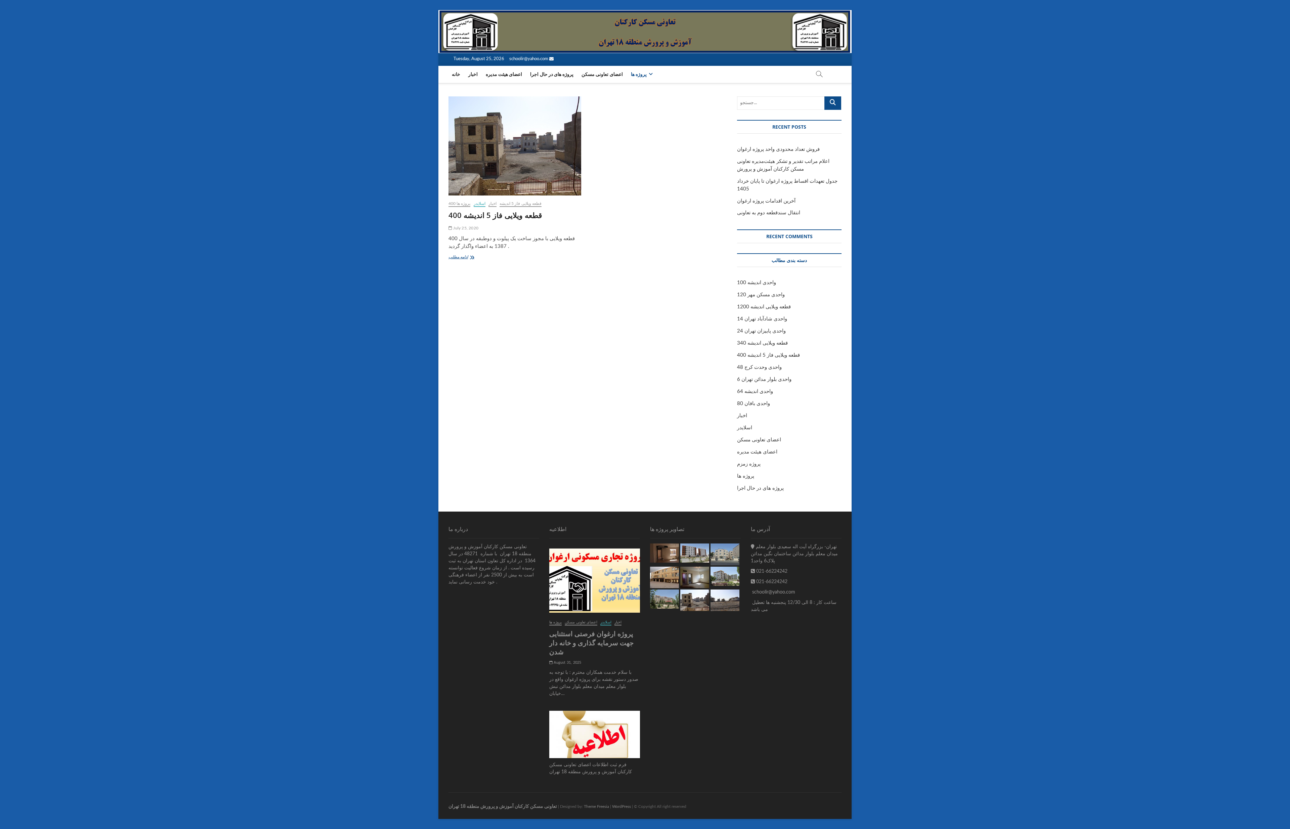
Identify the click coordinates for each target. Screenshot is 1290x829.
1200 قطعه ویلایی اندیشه (764, 306)
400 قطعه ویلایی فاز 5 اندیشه (495, 215)
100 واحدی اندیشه (756, 282)
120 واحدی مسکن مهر (761, 294)
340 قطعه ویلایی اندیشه (762, 343)
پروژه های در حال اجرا (551, 74)
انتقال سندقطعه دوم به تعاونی (768, 212)
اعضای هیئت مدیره (504, 74)
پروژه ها (639, 74)
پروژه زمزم (749, 464)
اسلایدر (479, 204)
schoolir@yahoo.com (529, 59)
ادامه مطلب (463, 258)
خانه (456, 74)
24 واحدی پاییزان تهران (761, 331)
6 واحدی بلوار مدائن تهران (764, 379)
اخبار (473, 74)
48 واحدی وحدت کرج (759, 367)
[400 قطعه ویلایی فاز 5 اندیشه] (514, 146)
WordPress (621, 806)
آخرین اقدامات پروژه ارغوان (766, 201)
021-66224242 (771, 571)
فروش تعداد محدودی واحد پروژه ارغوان (778, 149)
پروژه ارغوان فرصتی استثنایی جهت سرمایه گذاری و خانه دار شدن (591, 642)
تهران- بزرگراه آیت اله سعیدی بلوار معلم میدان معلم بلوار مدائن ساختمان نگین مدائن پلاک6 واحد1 (794, 553)
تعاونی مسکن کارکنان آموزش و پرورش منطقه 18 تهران (502, 806)
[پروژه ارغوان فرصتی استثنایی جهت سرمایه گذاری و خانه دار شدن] (594, 581)
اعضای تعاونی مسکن (602, 74)
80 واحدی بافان (753, 403)
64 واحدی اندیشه (755, 391)
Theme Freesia (596, 806)
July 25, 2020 (465, 228)
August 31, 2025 (567, 662)
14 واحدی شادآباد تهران (762, 318)
